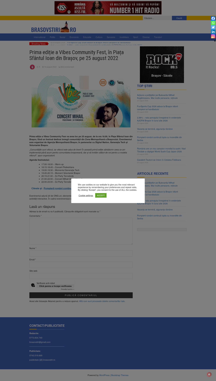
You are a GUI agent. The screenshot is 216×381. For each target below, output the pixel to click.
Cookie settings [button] (86, 195)
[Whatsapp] (213, 23)
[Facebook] (213, 18)
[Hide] (215, 41)
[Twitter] (213, 27)
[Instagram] (213, 36)
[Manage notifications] (209, 374)
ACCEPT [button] (101, 195)
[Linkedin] (213, 31)
